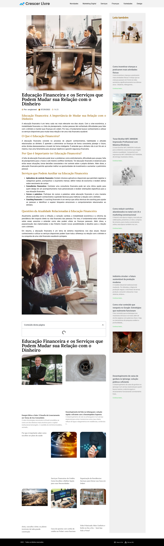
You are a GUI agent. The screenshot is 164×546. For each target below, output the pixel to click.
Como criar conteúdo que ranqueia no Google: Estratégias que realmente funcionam (127, 307)
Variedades (128, 4)
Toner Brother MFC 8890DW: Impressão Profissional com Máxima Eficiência (125, 142)
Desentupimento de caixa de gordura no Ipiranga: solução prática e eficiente (125, 379)
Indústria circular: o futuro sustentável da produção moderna (124, 279)
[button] (103, 325)
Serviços (104, 4)
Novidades (74, 4)
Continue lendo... (118, 88)
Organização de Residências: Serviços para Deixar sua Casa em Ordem (93, 480)
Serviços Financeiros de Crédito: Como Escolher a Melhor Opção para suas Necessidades (63, 480)
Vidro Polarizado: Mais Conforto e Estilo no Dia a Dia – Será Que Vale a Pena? (92, 528)
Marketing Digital (89, 4)
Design (139, 4)
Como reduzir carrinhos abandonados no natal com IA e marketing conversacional (127, 212)
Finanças (115, 4)
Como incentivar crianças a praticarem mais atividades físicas (125, 69)
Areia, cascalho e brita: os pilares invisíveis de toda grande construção (34, 529)
